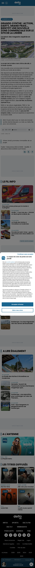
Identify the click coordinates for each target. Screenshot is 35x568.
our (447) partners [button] (10, 262)
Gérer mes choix (17, 310)
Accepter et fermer (17, 304)
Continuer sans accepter (25, 254)
